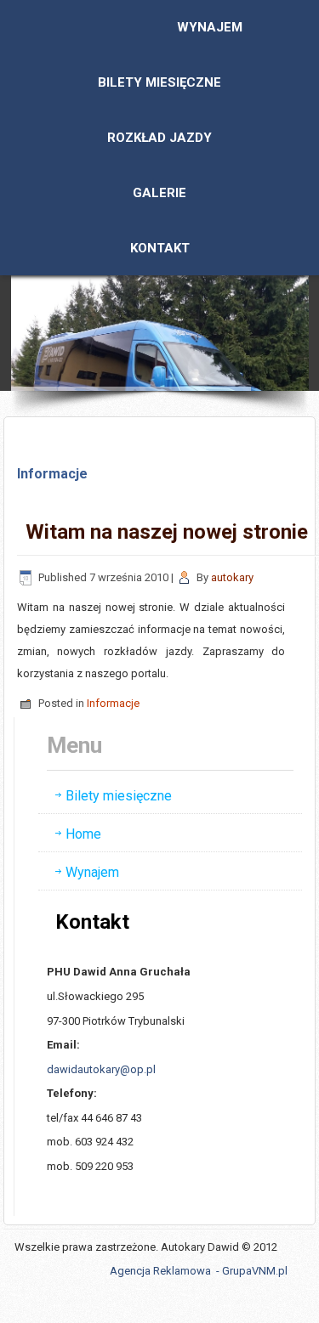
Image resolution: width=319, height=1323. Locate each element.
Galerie (159, 193)
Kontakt (160, 248)
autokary (232, 577)
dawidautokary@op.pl (101, 1069)
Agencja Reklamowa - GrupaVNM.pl (199, 1270)
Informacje (113, 703)
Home (83, 834)
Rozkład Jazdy (159, 137)
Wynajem (209, 27)
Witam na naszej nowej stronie (167, 532)
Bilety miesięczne (159, 82)
